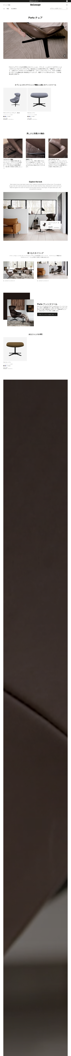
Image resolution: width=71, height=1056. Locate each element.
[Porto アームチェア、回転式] (44, 224)
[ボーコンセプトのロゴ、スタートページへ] (35, 5)
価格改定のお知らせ (33, 1)
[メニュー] (3, 8)
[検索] (67, 8)
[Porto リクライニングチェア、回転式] (15, 100)
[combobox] (59, 8)
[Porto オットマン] (39, 100)
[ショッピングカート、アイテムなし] (66, 5)
